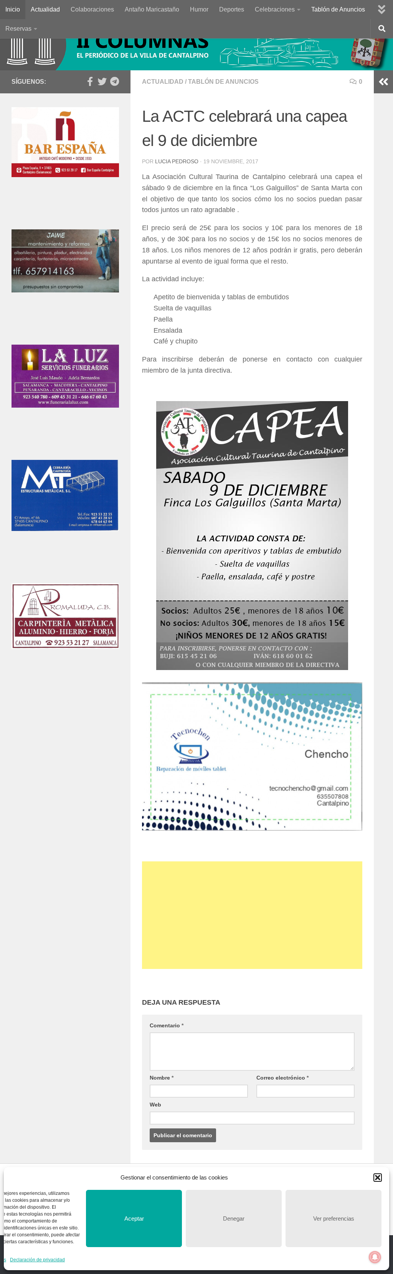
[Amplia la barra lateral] (383, 81)
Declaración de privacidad (37, 1259)
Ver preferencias (333, 1218)
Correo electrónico (282, 1078)
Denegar (233, 1218)
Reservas (18, 28)
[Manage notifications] (375, 1257)
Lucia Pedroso (176, 161)
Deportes (231, 9)
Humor (199, 9)
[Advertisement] (252, 915)
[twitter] (102, 81)
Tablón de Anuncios (338, 9)
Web (155, 1104)
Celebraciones (275, 9)
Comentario (166, 1025)
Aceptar (134, 1218)
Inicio (12, 9)
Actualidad (45, 9)
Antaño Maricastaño (152, 9)
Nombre (161, 1078)
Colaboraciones (92, 9)
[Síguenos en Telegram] (114, 81)
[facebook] (89, 81)
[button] (377, 1177)
